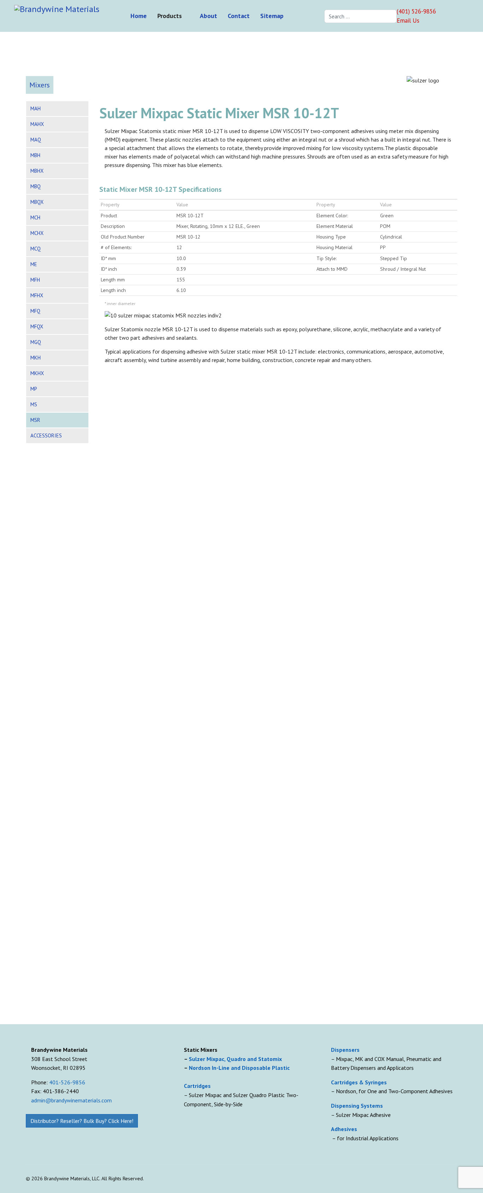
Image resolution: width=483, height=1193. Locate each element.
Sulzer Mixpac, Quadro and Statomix (236, 1058)
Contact (239, 16)
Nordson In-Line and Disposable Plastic (239, 1067)
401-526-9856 (67, 1082)
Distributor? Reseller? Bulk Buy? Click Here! (81, 1120)
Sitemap (272, 16)
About (208, 16)
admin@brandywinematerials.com (71, 1100)
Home (138, 16)
